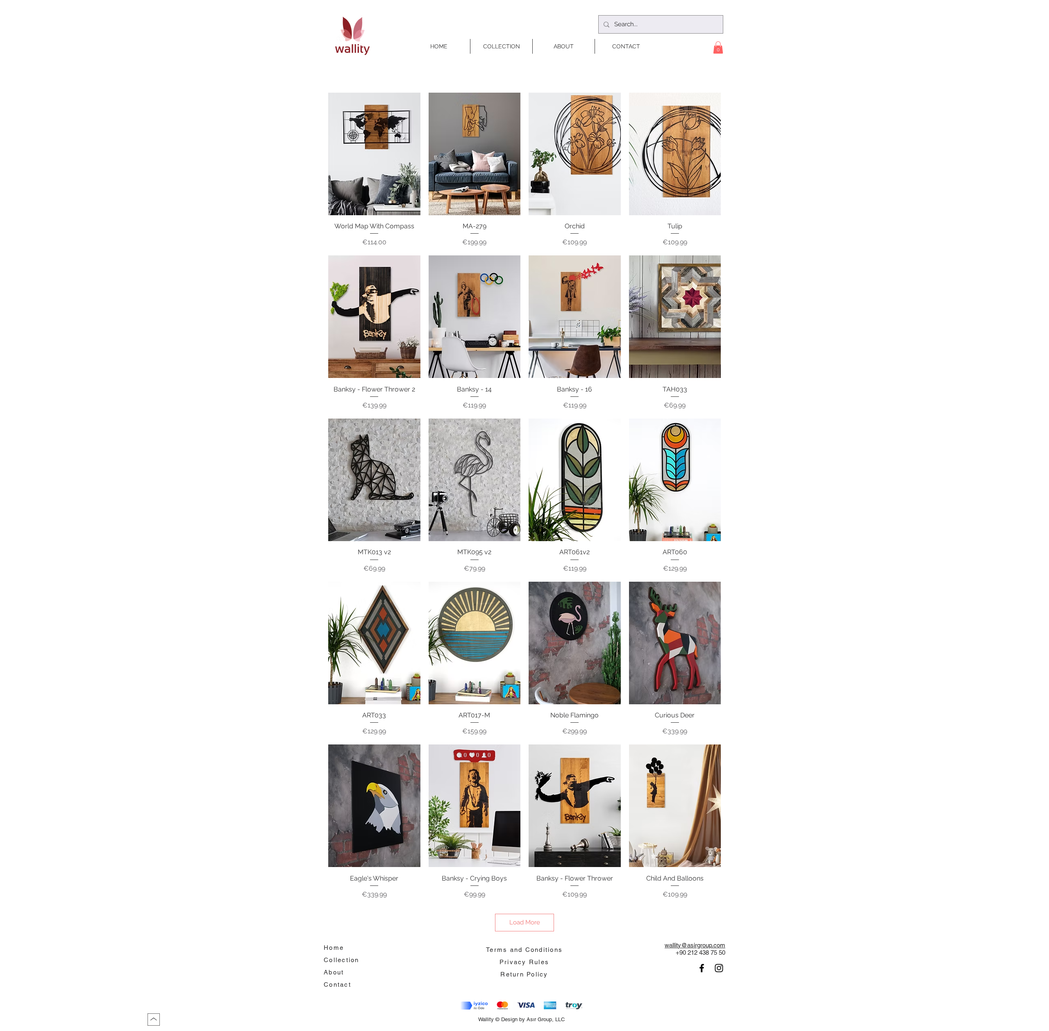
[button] (718, 47)
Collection (341, 959)
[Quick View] (374, 154)
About (334, 972)
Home (334, 947)
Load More (524, 922)
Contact (337, 984)
